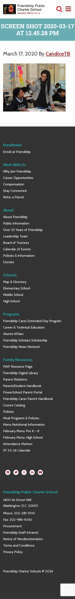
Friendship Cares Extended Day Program (32, 321)
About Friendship (15, 217)
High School (11, 301)
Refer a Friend (13, 197)
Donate (8, 262)
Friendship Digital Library (20, 373)
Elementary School (16, 288)
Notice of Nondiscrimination (23, 539)
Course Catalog (14, 405)
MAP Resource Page (17, 366)
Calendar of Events (17, 249)
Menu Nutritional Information (24, 425)
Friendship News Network (21, 347)
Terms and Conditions (19, 545)
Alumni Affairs (13, 334)
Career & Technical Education (24, 327)
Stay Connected (14, 191)
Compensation (13, 184)
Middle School (13, 295)
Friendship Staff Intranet (20, 533)
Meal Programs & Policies (21, 418)
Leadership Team (15, 236)
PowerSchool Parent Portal (22, 392)
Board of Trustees (16, 243)
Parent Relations (15, 379)
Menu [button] (68, 8)
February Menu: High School (23, 437)
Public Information (16, 223)
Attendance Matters (17, 444)
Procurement (12, 526)
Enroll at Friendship (17, 152)
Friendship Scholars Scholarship (25, 340)
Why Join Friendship (17, 171)
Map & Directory (14, 282)
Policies (8, 412)
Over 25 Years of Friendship (23, 230)
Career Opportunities (18, 178)
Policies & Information (19, 256)
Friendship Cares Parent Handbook (28, 399)
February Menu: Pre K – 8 (21, 431)
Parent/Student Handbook (22, 386)
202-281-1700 (24, 513)
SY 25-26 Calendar (16, 450)
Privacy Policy (13, 552)
